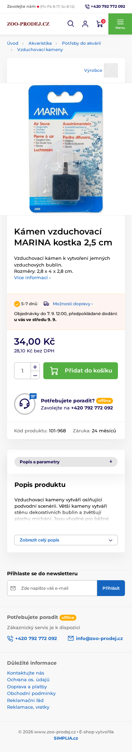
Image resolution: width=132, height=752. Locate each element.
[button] (71, 24)
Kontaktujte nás (25, 673)
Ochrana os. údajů (28, 679)
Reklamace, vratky (28, 707)
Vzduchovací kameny (40, 49)
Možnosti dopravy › (73, 303)
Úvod (12, 43)
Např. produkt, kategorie (52, 44)
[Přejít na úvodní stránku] (28, 24)
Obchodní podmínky (31, 693)
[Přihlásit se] (85, 24)
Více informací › (32, 277)
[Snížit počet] (35, 375)
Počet (22, 371)
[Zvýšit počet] (35, 367)
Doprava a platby (27, 686)
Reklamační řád (25, 700)
